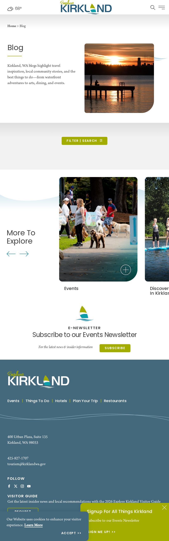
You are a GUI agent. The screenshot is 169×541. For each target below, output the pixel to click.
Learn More (33, 525)
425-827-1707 (17, 458)
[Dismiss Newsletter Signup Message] (164, 507)
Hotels (61, 401)
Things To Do (37, 401)
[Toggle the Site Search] (152, 7)
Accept (68, 533)
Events (13, 401)
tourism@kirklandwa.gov (26, 464)
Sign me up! (98, 532)
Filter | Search (82, 141)
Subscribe (115, 348)
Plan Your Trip (85, 401)
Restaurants (115, 401)
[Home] (86, 7)
